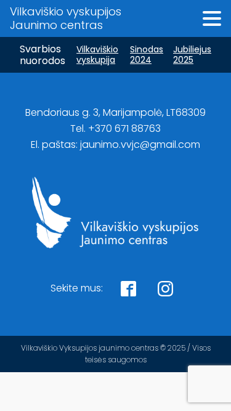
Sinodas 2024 (146, 54)
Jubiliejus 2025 (192, 54)
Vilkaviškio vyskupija (97, 54)
